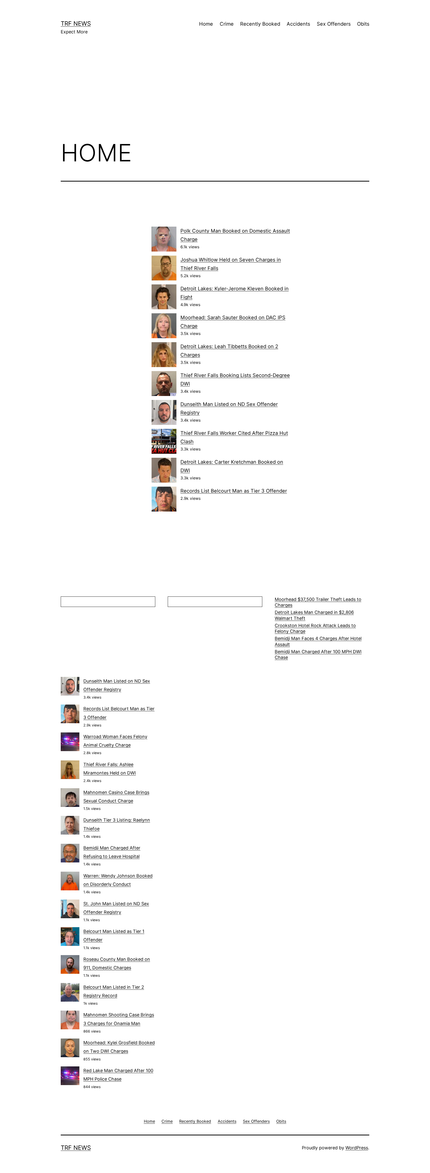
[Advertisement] (215, 95)
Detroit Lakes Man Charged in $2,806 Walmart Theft (314, 615)
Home (206, 24)
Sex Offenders (334, 24)
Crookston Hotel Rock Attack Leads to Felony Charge (315, 628)
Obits (363, 24)
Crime (227, 24)
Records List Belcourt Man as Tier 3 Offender (233, 491)
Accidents (298, 24)
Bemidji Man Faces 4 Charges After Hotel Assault (318, 641)
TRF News (76, 23)
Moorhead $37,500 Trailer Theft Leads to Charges (318, 602)
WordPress (356, 1147)
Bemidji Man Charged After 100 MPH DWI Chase (318, 654)
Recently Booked (260, 24)
